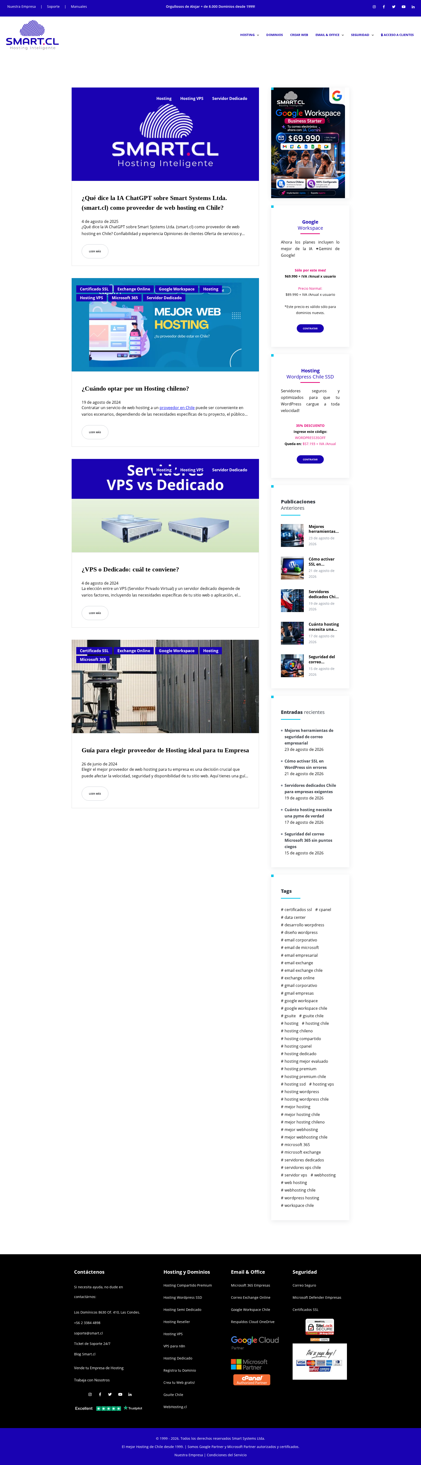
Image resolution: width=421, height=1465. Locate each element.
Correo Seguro (304, 1285)
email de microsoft (302, 947)
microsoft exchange (303, 1152)
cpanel (325, 909)
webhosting (325, 1175)
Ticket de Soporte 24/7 (92, 1343)
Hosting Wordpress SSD (182, 1297)
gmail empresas (299, 993)
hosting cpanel (298, 1046)
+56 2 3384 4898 (87, 1322)
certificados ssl (298, 909)
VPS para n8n (174, 1346)
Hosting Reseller (176, 1321)
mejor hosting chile (302, 1114)
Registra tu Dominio (179, 1370)
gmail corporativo (301, 985)
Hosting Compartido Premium (187, 1285)
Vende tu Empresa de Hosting (99, 1367)
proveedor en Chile (177, 407)
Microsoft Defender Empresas (317, 1297)
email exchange (299, 962)
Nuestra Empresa (21, 6)
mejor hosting (297, 1106)
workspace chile (299, 1205)
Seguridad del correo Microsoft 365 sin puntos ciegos (322, 659)
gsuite (290, 1015)
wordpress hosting (302, 1198)
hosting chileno (299, 1031)
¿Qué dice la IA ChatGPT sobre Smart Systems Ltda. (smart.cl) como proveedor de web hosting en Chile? (154, 202)
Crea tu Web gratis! (179, 1382)
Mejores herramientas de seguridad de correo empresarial (324, 529)
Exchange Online (133, 289)
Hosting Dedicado (177, 1358)
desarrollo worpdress (304, 925)
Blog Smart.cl (85, 1354)
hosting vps (323, 1084)
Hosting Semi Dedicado (182, 1309)
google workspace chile (306, 1008)
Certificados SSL (305, 1309)
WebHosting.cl (175, 1406)
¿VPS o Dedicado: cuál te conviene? (130, 569)
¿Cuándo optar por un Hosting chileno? (135, 388)
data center (295, 917)
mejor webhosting (301, 1129)
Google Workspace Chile (250, 1309)
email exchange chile (304, 970)
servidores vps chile (303, 1167)
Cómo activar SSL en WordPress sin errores (322, 562)
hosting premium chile (305, 1076)
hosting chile (317, 1023)
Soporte (53, 6)
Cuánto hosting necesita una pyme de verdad (324, 627)
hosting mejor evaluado (306, 1061)
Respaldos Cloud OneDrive (253, 1321)
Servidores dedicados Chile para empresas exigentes (324, 594)
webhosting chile (300, 1190)
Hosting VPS (191, 98)
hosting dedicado (300, 1053)
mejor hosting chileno (305, 1122)
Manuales (79, 6)
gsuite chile (313, 1015)
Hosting (164, 98)
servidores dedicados (304, 1160)
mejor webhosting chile (306, 1137)
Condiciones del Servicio (227, 1455)
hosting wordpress (302, 1091)
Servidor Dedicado (229, 98)
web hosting (296, 1182)
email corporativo (301, 940)
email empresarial (301, 955)
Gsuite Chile (173, 1394)
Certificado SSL (94, 289)
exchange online (300, 978)
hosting (291, 1023)
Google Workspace (176, 289)
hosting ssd (295, 1084)
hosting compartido (303, 1038)
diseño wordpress (301, 932)
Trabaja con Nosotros (92, 1379)
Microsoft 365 (125, 297)
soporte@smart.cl (88, 1333)
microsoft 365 (297, 1144)
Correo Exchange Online (250, 1297)
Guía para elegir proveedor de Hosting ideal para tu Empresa (165, 750)
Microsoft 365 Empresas (250, 1285)
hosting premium (300, 1068)
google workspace (301, 1000)
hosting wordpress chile (307, 1099)
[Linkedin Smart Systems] (413, 6)
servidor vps (296, 1175)
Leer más (95, 251)
